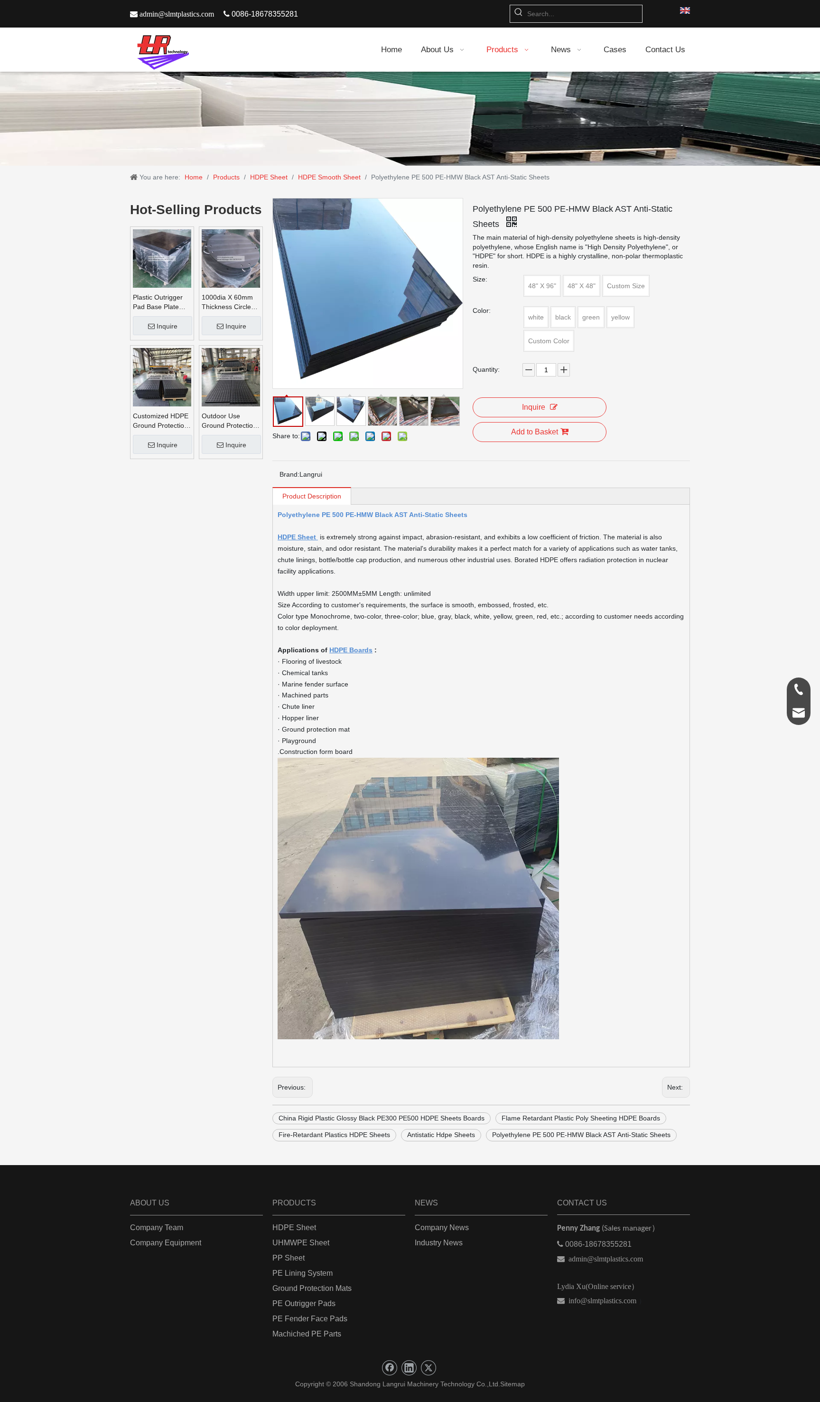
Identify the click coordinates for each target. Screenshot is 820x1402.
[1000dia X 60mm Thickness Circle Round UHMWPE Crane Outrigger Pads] (231, 258)
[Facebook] (389, 1367)
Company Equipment (165, 1243)
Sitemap (512, 1384)
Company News (442, 1227)
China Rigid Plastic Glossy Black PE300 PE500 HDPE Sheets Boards (382, 1118)
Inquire (167, 326)
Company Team (156, 1227)
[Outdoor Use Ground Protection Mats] (231, 377)
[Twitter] (428, 1367)
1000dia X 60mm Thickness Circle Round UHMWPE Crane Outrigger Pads (227, 302)
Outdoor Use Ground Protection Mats (229, 421)
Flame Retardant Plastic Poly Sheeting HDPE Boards (581, 1118)
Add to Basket (534, 432)
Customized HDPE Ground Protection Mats (160, 421)
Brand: (289, 474)
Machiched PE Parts (306, 1334)
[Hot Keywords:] (518, 13)
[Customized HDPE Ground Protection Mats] (162, 377)
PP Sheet (288, 1258)
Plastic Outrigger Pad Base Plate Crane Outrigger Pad (158, 302)
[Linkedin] (409, 1367)
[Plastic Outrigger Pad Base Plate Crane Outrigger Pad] (162, 258)
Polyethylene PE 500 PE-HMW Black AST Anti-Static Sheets (581, 1135)
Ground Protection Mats (312, 1288)
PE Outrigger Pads (303, 1303)
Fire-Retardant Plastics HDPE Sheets (334, 1135)
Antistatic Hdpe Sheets (441, 1135)
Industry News (439, 1243)
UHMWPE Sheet (300, 1243)
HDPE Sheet (294, 1227)
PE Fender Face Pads (309, 1319)
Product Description (311, 496)
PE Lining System (302, 1273)
